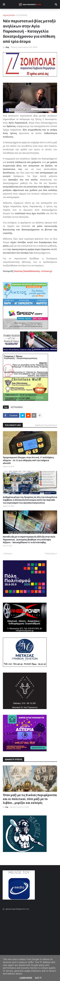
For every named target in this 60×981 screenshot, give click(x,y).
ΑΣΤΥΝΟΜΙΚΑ (21, 15)
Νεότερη (8, 553)
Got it (38, 978)
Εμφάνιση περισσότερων (46, 425)
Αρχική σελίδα (8, 15)
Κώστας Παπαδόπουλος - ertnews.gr (33, 271)
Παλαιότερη (50, 553)
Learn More (26, 978)
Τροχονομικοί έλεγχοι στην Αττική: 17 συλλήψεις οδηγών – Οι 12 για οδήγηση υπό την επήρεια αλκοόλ (28, 460)
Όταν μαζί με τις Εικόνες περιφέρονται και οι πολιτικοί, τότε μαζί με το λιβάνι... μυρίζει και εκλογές (30, 798)
